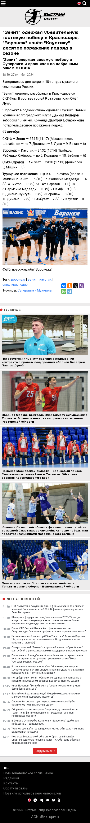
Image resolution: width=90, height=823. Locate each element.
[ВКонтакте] (63, 285)
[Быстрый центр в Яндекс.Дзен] (35, 800)
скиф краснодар (15, 284)
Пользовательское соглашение (28, 773)
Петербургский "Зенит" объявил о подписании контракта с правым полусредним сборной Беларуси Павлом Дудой (46, 679)
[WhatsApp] (63, 291)
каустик (45, 279)
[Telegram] (69, 291)
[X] (75, 285)
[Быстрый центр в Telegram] (41, 800)
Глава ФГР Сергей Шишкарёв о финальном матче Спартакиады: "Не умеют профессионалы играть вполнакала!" (49, 630)
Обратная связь (15, 788)
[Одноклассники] (69, 285)
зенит (32, 279)
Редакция (11, 778)
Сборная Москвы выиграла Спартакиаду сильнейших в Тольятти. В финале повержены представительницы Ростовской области (45, 712)
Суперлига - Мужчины (35, 290)
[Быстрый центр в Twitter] (53, 800)
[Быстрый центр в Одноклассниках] (59, 800)
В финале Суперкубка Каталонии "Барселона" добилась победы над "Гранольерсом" (45, 722)
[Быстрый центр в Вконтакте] (47, 800)
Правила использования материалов (32, 793)
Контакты (11, 783)
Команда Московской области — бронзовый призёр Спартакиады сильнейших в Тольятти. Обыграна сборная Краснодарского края (46, 739)
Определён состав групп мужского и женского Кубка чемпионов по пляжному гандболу (44, 703)
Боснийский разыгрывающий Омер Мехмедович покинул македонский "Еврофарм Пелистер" (46, 695)
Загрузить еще (45, 751)
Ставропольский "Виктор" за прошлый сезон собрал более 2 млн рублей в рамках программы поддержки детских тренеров (49, 649)
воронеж (18, 279)
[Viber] (81, 285)
